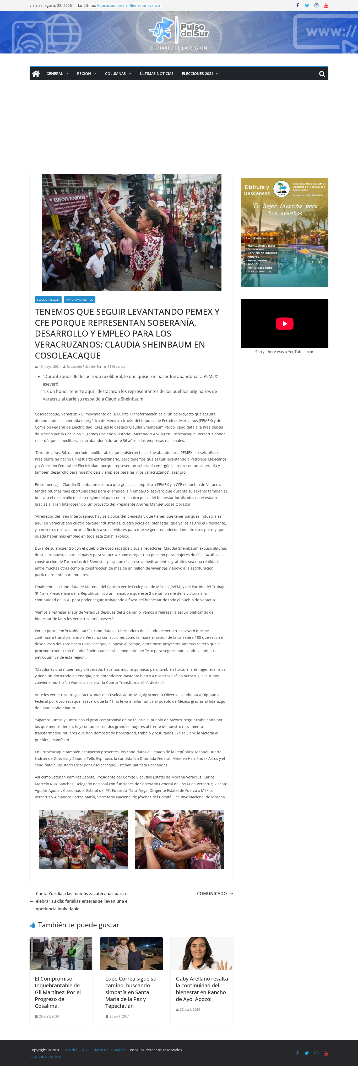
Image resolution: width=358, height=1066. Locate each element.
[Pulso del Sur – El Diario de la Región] (179, 14)
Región (84, 73)
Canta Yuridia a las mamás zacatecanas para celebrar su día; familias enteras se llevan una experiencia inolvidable (81, 901)
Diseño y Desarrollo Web (45, 1057)
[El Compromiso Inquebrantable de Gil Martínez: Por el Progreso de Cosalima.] (61, 941)
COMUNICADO (212, 893)
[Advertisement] (179, 135)
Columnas (115, 73)
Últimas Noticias (156, 73)
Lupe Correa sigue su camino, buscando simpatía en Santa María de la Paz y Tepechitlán (130, 992)
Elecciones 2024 (197, 73)
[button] (66, 73)
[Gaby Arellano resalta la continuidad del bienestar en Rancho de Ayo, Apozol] (202, 941)
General (54, 73)
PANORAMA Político (79, 299)
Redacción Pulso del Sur (84, 366)
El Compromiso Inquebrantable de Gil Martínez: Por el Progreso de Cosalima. (58, 992)
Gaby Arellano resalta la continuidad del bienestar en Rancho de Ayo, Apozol (202, 989)
